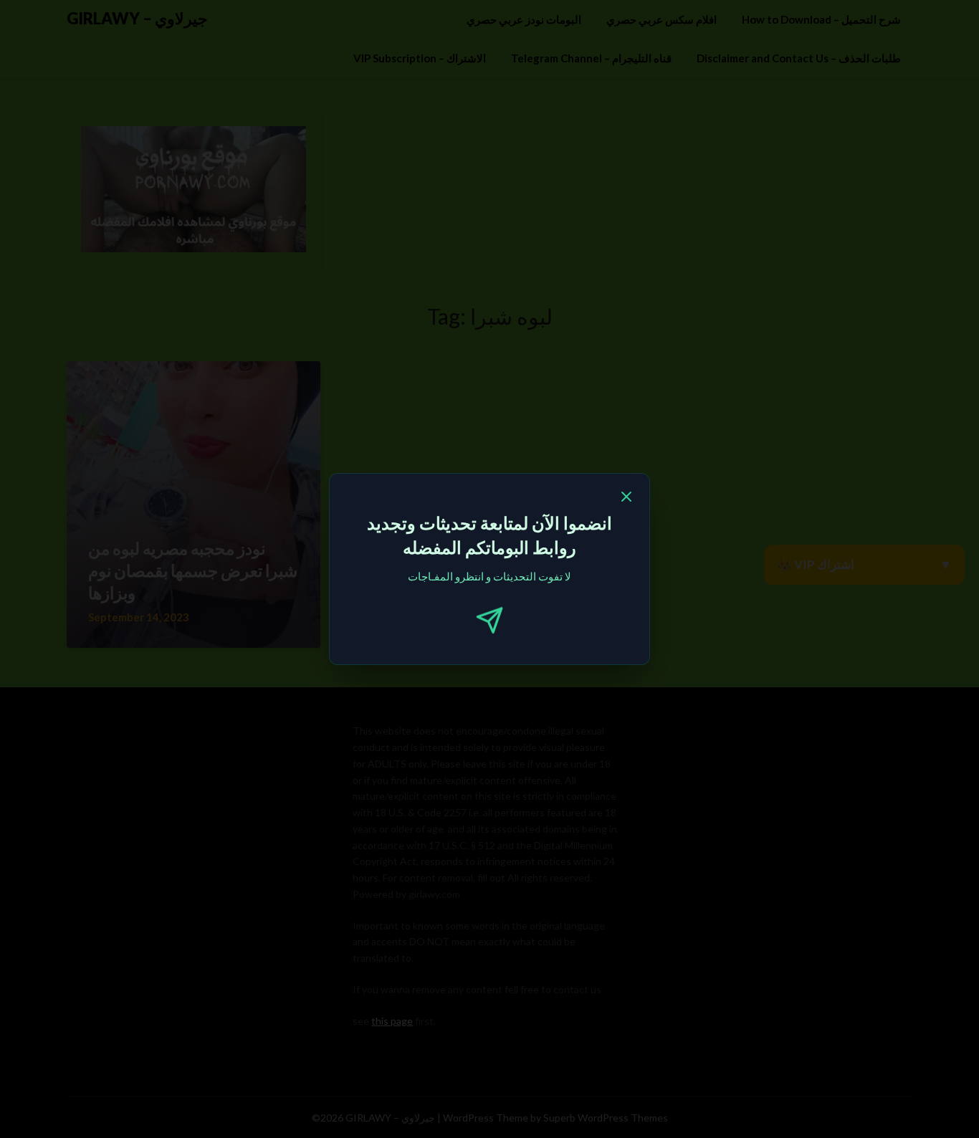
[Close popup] (626, 498)
